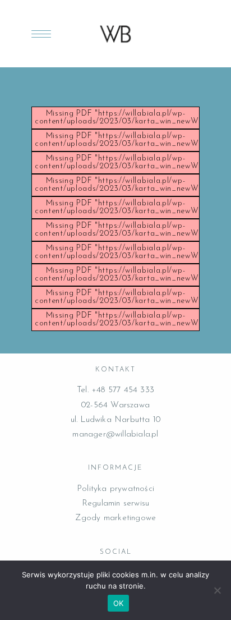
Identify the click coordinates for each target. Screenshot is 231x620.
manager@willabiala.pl (115, 434)
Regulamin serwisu (115, 503)
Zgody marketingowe (115, 518)
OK (118, 603)
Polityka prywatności (115, 489)
